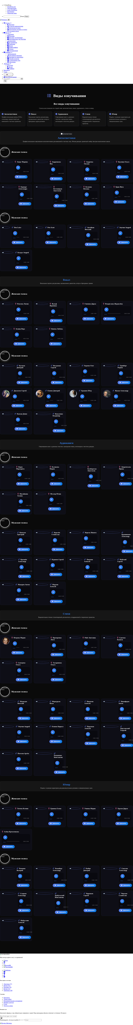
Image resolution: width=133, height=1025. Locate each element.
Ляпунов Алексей (88, 560)
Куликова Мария (54, 468)
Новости (7, 63)
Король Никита (90, 532)
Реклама (11, 36)
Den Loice (17, 227)
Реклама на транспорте (16, 57)
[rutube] (4, 977)
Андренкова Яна (55, 163)
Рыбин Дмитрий (87, 869)
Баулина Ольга (123, 162)
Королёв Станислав (56, 533)
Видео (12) (7, 989)
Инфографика (13, 47)
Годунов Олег (89, 366)
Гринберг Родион (122, 366)
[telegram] (4, 973)
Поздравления (13, 50)
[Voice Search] (22, 79)
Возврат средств (9, 1002)
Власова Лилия (23, 304)
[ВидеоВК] (7, 965)
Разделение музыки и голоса (18, 29)
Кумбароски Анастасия (91, 470)
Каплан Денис (22, 414)
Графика (8, 52)
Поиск (22, 16)
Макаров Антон (24, 584)
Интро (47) (7, 985)
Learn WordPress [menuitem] (12, 10)
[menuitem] (68, 5)
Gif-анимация (11, 54)
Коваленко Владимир (58, 415)
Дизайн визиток (14, 59)
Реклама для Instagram (16, 37)
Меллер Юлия (55, 494)
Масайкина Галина (22, 495)
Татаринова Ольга (56, 664)
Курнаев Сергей (58, 559)
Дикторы (11, 24)
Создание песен (14, 31)
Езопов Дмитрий (54, 391)
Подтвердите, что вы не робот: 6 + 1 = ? (12, 1020)
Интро (11, 46)
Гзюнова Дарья (90, 304)
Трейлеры (12, 44)
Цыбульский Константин (59, 896)
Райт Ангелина (90, 638)
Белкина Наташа (87, 188)
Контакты (7, 70)
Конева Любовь (57, 329)
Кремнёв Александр (22, 560)
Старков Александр (22, 894)
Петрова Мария (19, 638)
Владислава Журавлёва (114, 304)
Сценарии (10, 34)
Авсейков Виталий (89, 228)
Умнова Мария (90, 808)
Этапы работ (7, 999)
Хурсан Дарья (123, 808)
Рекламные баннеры (15, 55)
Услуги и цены (8, 1006)
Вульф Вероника (53, 305)
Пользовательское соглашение (13, 1001)
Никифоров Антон (124, 702)
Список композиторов (16, 26)
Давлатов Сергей (20, 391)
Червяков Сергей (88, 894)
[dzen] (6, 960)
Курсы (11, 49)
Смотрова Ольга (20, 664)
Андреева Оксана (88, 163)
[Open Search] (5, 81)
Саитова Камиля (121, 639)
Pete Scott (51, 227)
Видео (7, 33)
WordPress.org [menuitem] (11, 7)
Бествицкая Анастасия (57, 190)
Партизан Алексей (89, 727)
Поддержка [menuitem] (10, 11)
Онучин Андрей (24, 726)
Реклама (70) (7, 987)
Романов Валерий (21, 869)
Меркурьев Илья (55, 702)
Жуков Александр (121, 391)
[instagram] (4, 964)
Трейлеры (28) (8, 990)
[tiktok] (4, 975)
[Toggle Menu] (8, 20)
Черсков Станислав (123, 894)
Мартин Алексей (54, 585)
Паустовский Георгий (125, 729)
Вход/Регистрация (10, 77)
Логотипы (12, 62)
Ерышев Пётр (86, 391)
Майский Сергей (121, 560)
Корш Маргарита (20, 468)
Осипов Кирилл (57, 726)
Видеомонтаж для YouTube (17, 39)
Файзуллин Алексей (23, 921)
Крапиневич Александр (126, 535)
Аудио (7, 23)
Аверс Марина (22, 162)
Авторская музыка (14, 28)
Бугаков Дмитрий (21, 366)
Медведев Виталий (22, 702)
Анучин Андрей (125, 227)
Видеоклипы (11, 41)
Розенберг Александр (57, 869)
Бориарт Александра (22, 188)
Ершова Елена (55, 808)
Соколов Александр (123, 869)
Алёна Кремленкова (11, 832)
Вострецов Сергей (56, 366)
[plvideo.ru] (7, 970)
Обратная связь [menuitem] (12, 13)
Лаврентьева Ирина (125, 468)
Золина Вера (20, 329)
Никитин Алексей (88, 702)
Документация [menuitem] (11, 8)
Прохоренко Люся (56, 639)
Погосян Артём (23, 753)
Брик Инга (120, 187)
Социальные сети (14, 60)
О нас (5, 72)
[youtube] (4, 972)
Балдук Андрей (23, 252)
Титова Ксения (22, 808)
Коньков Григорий (21, 533)
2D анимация (12, 42)
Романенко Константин (58, 756)
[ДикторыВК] (8, 967)
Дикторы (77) (8, 984)
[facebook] (4, 962)
